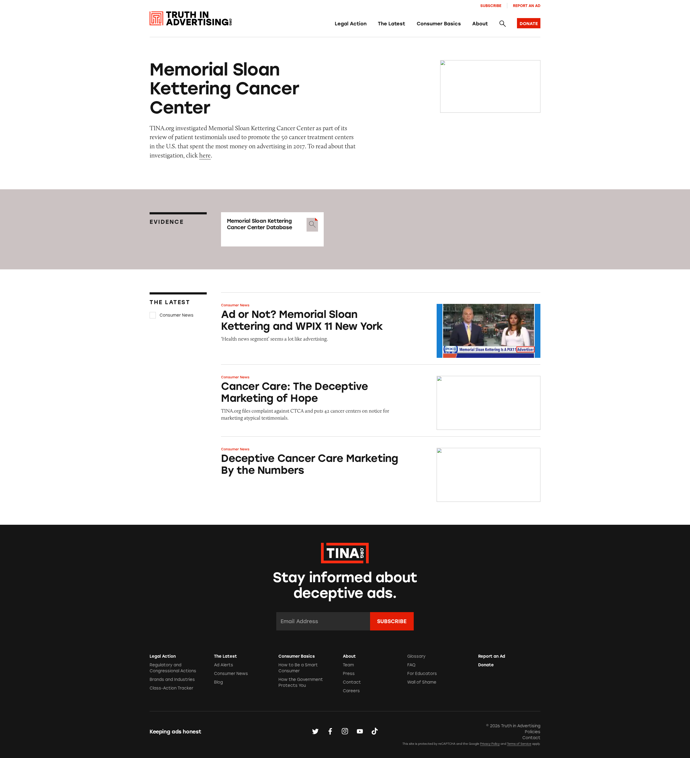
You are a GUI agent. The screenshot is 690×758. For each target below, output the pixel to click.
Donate (486, 665)
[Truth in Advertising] (191, 18)
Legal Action (351, 24)
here (205, 155)
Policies (532, 731)
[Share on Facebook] (330, 731)
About (480, 24)
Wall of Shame (421, 682)
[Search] (502, 24)
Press (349, 673)
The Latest (391, 24)
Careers (351, 690)
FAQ (411, 665)
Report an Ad (526, 6)
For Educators (422, 673)
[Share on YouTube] (359, 731)
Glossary (416, 656)
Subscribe (490, 6)
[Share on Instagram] (345, 731)
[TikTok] (374, 731)
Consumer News (177, 315)
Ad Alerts (223, 665)
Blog (218, 682)
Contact (352, 682)
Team (348, 665)
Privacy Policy (490, 744)
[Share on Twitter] (315, 731)
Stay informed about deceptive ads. (345, 585)
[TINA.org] (345, 552)
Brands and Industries (172, 679)
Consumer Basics (439, 24)
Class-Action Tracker (171, 688)
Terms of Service (519, 744)
